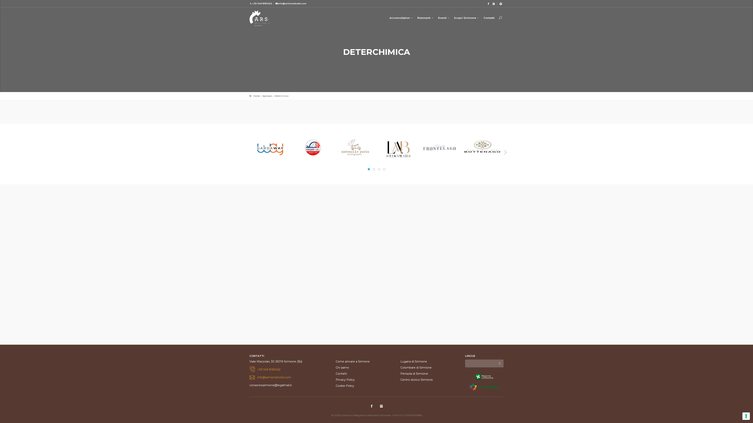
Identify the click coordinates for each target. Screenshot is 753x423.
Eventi (442, 17)
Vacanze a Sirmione (260, 18)
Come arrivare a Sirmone (353, 361)
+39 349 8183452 (268, 369)
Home (256, 96)
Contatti (489, 17)
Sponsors (267, 96)
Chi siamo (342, 367)
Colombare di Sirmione (416, 367)
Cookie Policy (345, 386)
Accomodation (399, 17)
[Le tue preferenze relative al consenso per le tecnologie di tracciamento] (746, 416)
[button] (368, 169)
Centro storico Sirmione (416, 379)
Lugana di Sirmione (413, 361)
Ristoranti (423, 17)
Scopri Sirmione (465, 17)
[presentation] (248, 151)
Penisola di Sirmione (414, 373)
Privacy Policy (345, 379)
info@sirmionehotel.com (274, 377)
